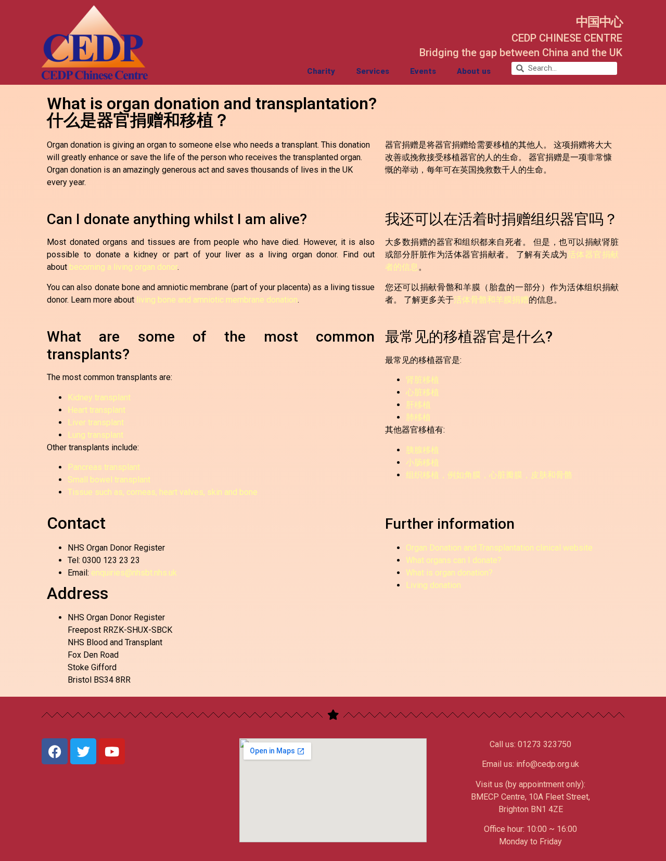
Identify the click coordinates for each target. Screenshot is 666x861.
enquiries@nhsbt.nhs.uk (134, 573)
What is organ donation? (449, 573)
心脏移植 (422, 392)
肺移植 (418, 417)
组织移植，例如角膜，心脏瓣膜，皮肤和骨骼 (489, 475)
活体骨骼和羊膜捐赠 (491, 300)
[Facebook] (55, 751)
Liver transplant (96, 422)
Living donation (433, 585)
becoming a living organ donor (123, 267)
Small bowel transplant (109, 480)
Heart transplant (96, 410)
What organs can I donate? (454, 560)
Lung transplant (95, 435)
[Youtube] (112, 751)
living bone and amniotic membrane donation (217, 300)
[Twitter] (83, 751)
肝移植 (418, 405)
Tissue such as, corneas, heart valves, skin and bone (163, 492)
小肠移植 (422, 462)
